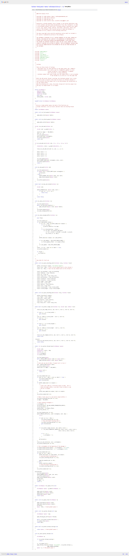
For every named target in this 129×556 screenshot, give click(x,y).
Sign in (126, 2)
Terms (15, 554)
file (59, 9)
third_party (40, 6)
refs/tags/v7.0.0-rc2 (54, 6)
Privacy (11, 554)
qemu (46, 6)
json (127, 554)
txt (123, 554)
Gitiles (8, 554)
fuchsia (34, 6)
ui (63, 6)
